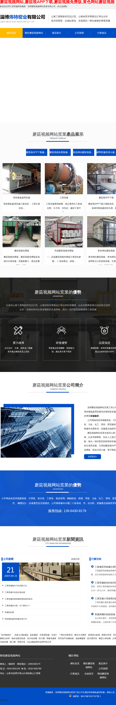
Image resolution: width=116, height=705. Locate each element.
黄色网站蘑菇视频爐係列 (83, 152)
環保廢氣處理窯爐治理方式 (16, 619)
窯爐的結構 (9, 612)
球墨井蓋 (21, 642)
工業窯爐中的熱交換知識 (15, 592)
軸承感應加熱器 (18, 638)
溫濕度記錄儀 (94, 635)
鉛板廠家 (34, 635)
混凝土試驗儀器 (21, 635)
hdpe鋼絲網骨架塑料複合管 (39, 642)
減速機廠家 (80, 638)
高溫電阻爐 (45, 635)
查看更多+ (92, 456)
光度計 (54, 635)
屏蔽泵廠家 (51, 638)
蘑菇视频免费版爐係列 (60, 152)
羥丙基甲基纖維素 (66, 638)
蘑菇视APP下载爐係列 (36, 152)
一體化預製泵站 (66, 635)
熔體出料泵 (106, 635)
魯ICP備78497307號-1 (91, 696)
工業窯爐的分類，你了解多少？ (18, 606)
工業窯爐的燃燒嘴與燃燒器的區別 (18, 599)
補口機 (13, 642)
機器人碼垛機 (105, 638)
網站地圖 (4, 700)
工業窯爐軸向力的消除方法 (16, 586)
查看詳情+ (75, 559)
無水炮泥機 (32, 638)
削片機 (42, 638)
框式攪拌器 (92, 638)
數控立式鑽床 (80, 635)
